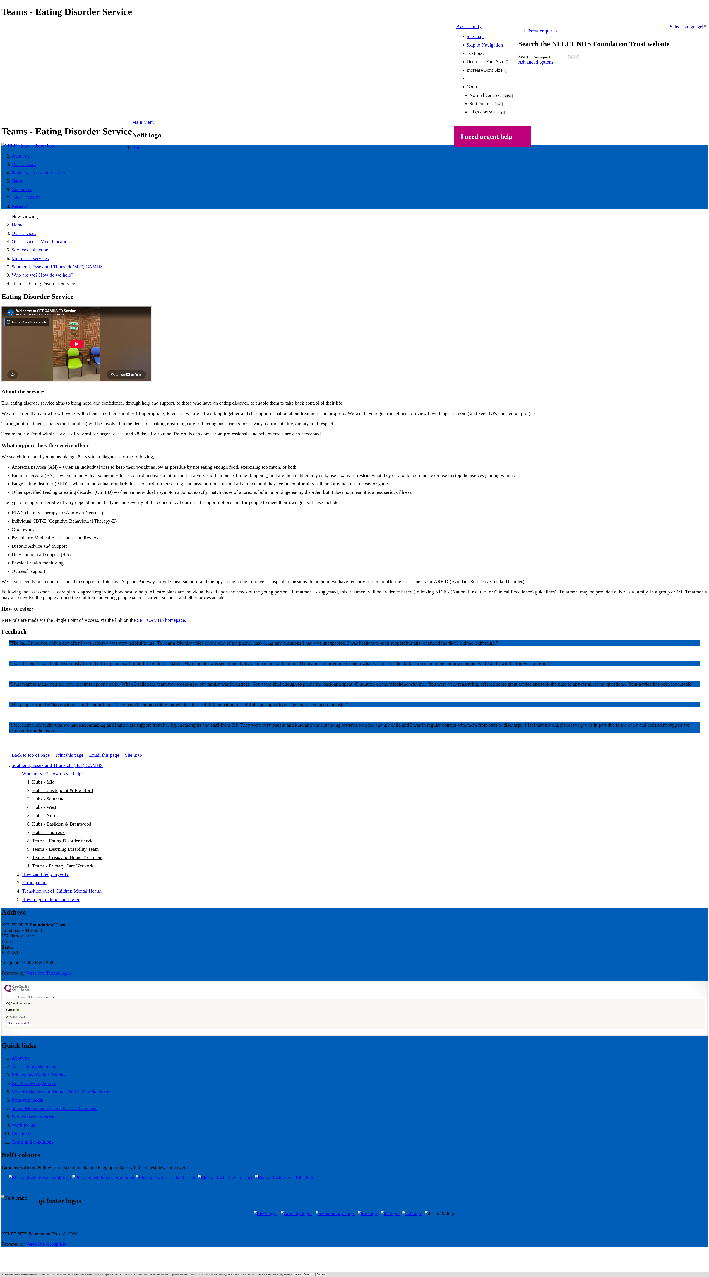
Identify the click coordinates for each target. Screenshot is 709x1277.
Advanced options (535, 62)
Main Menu (143, 122)
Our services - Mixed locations (42, 241)
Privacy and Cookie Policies (39, 1075)
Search (525, 56)
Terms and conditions (32, 1142)
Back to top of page (31, 755)
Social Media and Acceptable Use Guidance (54, 1108)
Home (17, 224)
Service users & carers (34, 1116)
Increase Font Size (485, 70)
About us (20, 1058)
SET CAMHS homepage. (161, 620)
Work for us (23, 1125)
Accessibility (469, 26)
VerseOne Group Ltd (46, 1244)
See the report (17, 1023)
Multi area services (30, 258)
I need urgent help (487, 136)
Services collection (30, 250)
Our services (24, 233)
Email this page (104, 755)
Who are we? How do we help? (42, 275)
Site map (475, 36)
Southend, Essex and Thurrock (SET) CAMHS (57, 266)
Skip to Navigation (485, 45)
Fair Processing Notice (34, 1083)
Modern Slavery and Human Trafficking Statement (61, 1091)
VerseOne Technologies (49, 973)
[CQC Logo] (16, 991)
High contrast (482, 111)
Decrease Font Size (485, 61)
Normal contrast (485, 95)
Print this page (69, 755)
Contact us (22, 1133)
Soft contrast (481, 103)
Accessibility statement (34, 1066)
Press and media (27, 1100)
